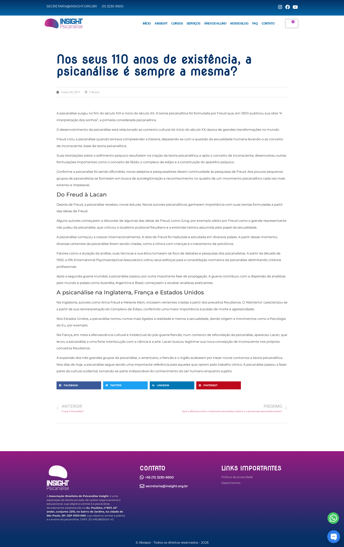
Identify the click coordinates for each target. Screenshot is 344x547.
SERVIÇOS (193, 23)
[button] (79, 385)
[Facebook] (333, 518)
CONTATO (268, 23)
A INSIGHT (160, 23)
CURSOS (177, 23)
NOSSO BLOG (239, 23)
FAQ (255, 23)
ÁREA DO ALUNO (215, 23)
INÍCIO (146, 23)
